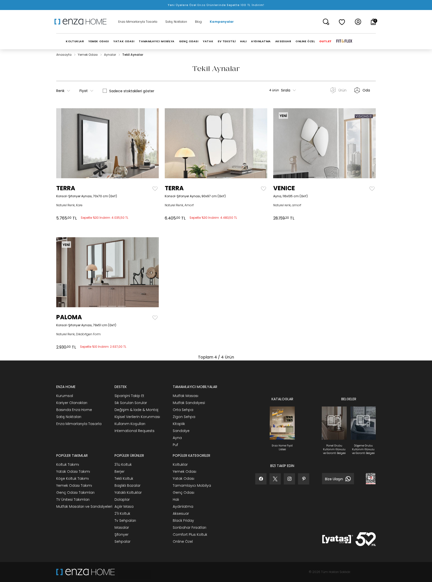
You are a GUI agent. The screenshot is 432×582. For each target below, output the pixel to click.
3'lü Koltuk (123, 464)
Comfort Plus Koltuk (190, 534)
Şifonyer (121, 534)
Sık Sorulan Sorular (130, 402)
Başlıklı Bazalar (127, 485)
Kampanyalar (222, 22)
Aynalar (110, 54)
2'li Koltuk (122, 513)
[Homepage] (82, 22)
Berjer (119, 471)
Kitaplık (179, 423)
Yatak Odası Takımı (73, 471)
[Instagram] (289, 478)
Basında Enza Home (74, 409)
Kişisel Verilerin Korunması (137, 416)
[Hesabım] (358, 22)
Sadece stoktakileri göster (131, 91)
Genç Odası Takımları (75, 492)
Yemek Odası (88, 54)
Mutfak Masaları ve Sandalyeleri (84, 506)
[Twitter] (275, 478)
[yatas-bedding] (133, 572)
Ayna (177, 437)
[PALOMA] (69, 272)
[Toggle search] (326, 22)
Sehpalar (122, 541)
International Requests (134, 430)
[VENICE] (286, 143)
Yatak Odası (183, 478)
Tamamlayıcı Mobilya (192, 485)
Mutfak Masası (185, 395)
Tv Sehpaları (125, 520)
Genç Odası (183, 492)
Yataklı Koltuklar (128, 492)
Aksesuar (181, 513)
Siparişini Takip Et (129, 395)
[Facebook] (260, 478)
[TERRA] (69, 143)
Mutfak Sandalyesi (189, 402)
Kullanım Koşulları (129, 423)
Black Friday (183, 520)
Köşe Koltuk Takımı (72, 478)
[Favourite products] (342, 22)
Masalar (121, 527)
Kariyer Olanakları (71, 402)
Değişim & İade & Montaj (136, 409)
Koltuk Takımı (67, 464)
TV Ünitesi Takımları (73, 499)
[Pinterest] (303, 478)
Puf (175, 444)
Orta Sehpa (183, 409)
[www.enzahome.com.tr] (85, 572)
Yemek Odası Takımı (74, 485)
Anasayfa (64, 54)
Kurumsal (64, 395)
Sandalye (181, 430)
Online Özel (183, 541)
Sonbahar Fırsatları (189, 527)
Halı (176, 499)
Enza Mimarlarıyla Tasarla (137, 22)
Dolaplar (122, 499)
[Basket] (373, 22)
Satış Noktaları (176, 22)
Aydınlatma (183, 506)
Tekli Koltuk (123, 478)
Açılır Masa (124, 506)
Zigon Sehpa (184, 416)
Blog (198, 22)
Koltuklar (180, 464)
